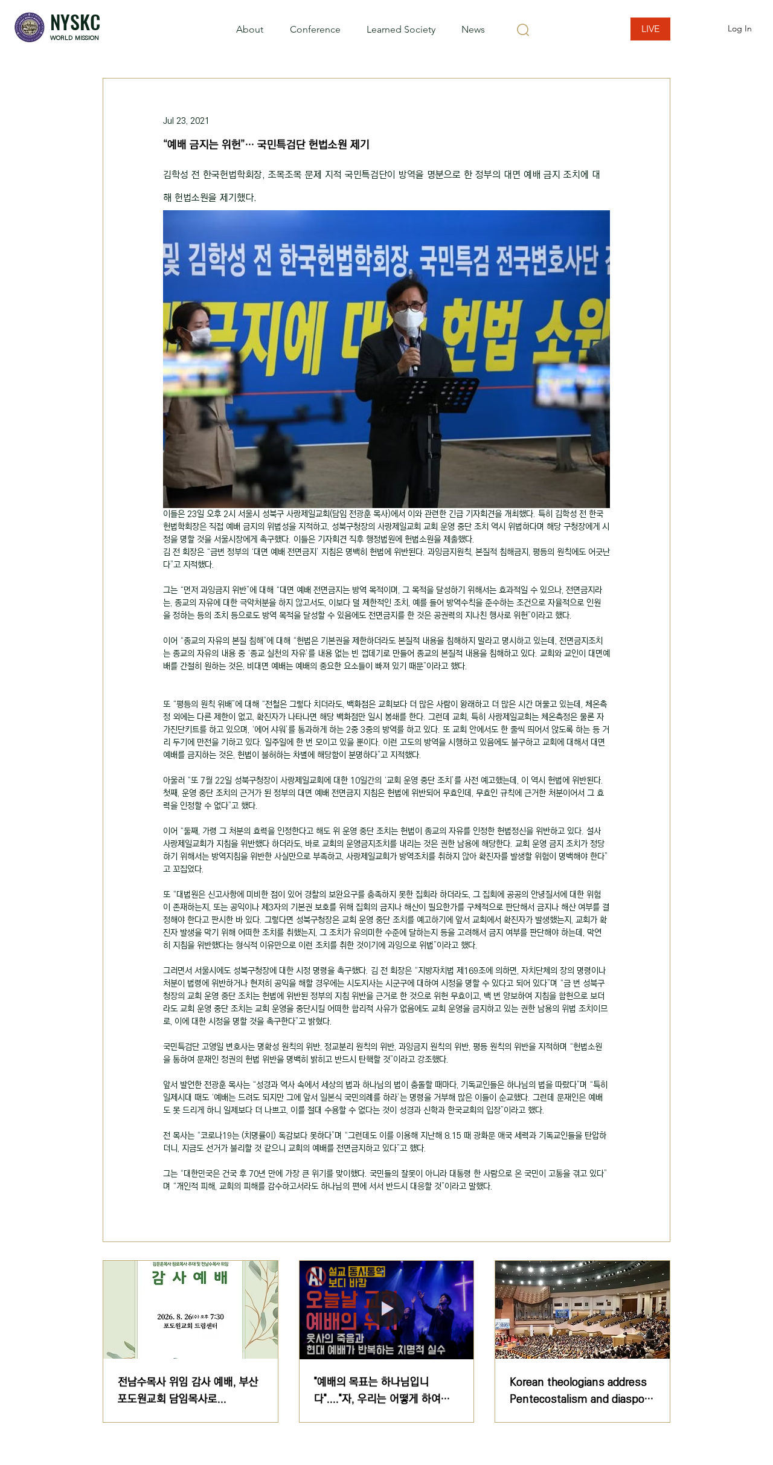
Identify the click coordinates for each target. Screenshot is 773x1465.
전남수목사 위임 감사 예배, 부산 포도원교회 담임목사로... (188, 1391)
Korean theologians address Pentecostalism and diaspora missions (582, 1391)
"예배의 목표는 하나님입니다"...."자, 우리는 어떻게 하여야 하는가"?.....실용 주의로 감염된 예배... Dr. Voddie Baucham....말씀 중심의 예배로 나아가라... (386, 1391)
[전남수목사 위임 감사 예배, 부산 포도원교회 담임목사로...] (190, 1310)
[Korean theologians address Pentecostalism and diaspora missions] (582, 1310)
